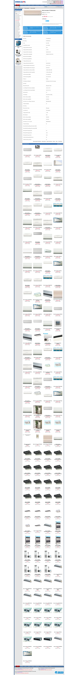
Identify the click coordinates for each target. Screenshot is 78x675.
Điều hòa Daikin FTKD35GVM (48, 198)
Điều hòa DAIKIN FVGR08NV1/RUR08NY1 (47, 574)
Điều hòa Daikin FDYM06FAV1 (37, 646)
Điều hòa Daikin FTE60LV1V (48, 314)
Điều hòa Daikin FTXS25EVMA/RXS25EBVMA (27, 213)
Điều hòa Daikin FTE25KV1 (27, 155)
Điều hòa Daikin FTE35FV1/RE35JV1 (27, 170)
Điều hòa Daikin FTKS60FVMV (27, 386)
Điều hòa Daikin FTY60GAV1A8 (58, 299)
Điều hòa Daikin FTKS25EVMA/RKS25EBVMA (38, 199)
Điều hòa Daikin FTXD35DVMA (37, 227)
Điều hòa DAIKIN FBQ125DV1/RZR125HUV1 (47, 459)
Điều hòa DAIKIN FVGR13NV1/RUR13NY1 (27, 574)
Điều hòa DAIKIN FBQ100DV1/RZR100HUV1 (57, 459)
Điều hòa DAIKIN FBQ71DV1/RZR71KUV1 (37, 473)
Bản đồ (62, 0)
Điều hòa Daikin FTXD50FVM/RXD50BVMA (57, 285)
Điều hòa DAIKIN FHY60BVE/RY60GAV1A (27, 516)
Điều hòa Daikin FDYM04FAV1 (48, 646)
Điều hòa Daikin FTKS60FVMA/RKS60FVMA (27, 358)
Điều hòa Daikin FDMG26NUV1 (37, 603)
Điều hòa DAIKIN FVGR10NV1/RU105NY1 (58, 560)
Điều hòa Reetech (17, 29)
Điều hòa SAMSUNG (17, 36)
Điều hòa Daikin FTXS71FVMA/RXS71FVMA (48, 415)
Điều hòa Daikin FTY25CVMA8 (37, 169)
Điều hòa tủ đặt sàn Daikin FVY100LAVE (37, 430)
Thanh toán (41, 666)
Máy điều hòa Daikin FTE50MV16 (47, 256)
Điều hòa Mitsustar (17, 23)
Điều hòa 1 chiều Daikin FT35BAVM (58, 155)
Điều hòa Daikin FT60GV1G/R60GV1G (37, 329)
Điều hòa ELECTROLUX (18, 15)
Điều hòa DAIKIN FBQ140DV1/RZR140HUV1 (27, 459)
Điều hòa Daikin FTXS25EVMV (27, 227)
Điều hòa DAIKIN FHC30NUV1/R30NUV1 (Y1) (27, 531)
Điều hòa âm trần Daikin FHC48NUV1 (58, 430)
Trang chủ (16, 8)
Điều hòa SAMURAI (17, 25)
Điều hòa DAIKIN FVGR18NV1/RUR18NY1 (37, 560)
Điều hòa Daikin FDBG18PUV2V (57, 603)
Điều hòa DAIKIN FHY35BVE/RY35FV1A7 (48, 516)
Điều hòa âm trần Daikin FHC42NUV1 (47, 430)
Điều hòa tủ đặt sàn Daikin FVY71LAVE (37, 415)
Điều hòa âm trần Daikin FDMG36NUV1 (27, 444)
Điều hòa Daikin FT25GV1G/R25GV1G (58, 170)
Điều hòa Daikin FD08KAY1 (48, 617)
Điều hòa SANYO (17, 37)
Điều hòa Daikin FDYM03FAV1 (27, 646)
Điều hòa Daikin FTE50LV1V (58, 256)
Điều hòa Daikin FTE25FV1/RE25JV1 (48, 155)
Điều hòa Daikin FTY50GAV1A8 (37, 141)
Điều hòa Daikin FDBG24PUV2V (47, 603)
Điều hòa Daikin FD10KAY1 (37, 617)
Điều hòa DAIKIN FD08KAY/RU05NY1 (58, 488)
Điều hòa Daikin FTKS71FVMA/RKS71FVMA (58, 444)
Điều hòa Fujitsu (17, 22)
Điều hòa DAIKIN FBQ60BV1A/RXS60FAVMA (58, 473)
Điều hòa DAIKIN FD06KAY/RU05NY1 (47, 502)
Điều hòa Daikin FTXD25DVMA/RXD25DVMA (37, 184)
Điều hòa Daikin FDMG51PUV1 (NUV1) (48, 589)
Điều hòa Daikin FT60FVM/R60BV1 (27, 285)
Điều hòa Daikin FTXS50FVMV (48, 328)
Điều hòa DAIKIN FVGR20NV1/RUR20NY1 (27, 560)
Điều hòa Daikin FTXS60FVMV (27, 415)
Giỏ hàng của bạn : (60, 6)
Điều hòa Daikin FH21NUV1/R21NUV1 (37, 343)
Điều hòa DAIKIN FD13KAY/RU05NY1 (27, 502)
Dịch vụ (25, 666)
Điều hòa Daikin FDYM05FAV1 (58, 646)
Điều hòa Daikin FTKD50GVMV (47, 285)
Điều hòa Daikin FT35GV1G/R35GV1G (27, 199)
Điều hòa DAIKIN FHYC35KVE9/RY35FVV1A (58, 516)
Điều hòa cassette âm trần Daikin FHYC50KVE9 (47, 372)
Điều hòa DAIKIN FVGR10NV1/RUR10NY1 (37, 574)
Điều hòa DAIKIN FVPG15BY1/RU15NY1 (38, 545)
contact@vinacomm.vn (19, 672)
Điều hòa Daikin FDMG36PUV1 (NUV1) (37, 589)
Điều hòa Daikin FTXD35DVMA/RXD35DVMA (37, 213)
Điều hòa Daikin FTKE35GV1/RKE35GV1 (58, 199)
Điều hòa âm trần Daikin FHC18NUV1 (58, 329)
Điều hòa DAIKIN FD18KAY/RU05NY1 (47, 488)
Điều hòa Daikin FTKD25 (47, 169)
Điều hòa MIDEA (17, 26)
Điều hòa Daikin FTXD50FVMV (37, 314)
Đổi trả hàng (37, 666)
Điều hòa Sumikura (17, 24)
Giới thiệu (22, 666)
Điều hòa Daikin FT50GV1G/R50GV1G (48, 271)
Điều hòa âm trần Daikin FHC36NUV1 (27, 430)
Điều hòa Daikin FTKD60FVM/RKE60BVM (47, 343)
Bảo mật (29, 666)
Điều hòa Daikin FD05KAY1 (27, 617)
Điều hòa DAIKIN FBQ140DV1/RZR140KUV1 (37, 459)
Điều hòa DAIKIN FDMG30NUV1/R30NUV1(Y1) (48, 531)
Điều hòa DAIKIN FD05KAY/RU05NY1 (58, 502)
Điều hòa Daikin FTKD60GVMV (58, 357)
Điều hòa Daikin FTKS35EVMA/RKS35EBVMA (48, 227)
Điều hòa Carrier (17, 27)
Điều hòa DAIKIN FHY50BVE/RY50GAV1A (37, 516)
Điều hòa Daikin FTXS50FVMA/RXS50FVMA (27, 329)
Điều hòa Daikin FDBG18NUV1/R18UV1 (48, 300)
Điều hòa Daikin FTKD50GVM (38, 285)
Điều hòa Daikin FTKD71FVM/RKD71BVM (37, 386)
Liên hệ (50, 666)
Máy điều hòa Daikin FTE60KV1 (58, 314)
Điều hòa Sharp (17, 14)
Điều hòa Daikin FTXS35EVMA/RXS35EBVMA (27, 256)
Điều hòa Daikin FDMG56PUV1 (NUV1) (27, 589)
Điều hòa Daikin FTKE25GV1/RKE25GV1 (47, 184)
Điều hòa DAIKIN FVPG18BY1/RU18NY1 (27, 545)
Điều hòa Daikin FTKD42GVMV (27, 270)
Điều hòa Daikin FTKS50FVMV (27, 314)
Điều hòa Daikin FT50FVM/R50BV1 (37, 242)
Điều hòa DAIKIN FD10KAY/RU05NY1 (37, 502)
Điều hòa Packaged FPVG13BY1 (37, 444)
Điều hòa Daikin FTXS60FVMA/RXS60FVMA (48, 386)
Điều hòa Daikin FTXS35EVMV (37, 270)
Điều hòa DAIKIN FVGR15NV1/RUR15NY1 (47, 560)
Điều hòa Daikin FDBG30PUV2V (27, 603)
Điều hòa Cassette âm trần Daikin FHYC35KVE (37, 300)
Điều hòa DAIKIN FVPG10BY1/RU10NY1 (58, 545)
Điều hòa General (17, 28)
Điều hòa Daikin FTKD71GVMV (58, 386)
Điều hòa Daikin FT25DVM (37, 155)
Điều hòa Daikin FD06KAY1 (58, 617)
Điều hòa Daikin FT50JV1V (58, 270)
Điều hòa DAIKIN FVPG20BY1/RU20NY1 (58, 531)
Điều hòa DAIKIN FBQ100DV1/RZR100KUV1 (27, 473)
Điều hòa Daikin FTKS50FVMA (27, 299)
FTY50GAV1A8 (60, 141)
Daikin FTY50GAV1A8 (49, 141)
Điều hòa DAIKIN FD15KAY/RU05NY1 (27, 488)
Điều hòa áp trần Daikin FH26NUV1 (58, 343)
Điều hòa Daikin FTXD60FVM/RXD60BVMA (47, 358)
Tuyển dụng (46, 666)
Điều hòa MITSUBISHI (18, 35)
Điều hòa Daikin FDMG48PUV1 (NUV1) (58, 589)
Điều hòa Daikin (44, 141)
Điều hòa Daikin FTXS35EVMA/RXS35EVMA (37, 256)
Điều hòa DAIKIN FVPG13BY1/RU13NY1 (48, 545)
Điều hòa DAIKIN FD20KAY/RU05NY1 (37, 488)
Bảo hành (33, 666)
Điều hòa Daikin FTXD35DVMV (58, 227)
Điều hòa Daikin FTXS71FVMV (58, 415)
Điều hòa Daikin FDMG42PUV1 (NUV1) (58, 574)
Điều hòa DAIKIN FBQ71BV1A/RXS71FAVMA (47, 473)
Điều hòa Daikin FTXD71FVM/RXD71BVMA (27, 401)
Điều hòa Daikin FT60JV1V (37, 357)
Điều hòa (54, 141)
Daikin (56, 141)
